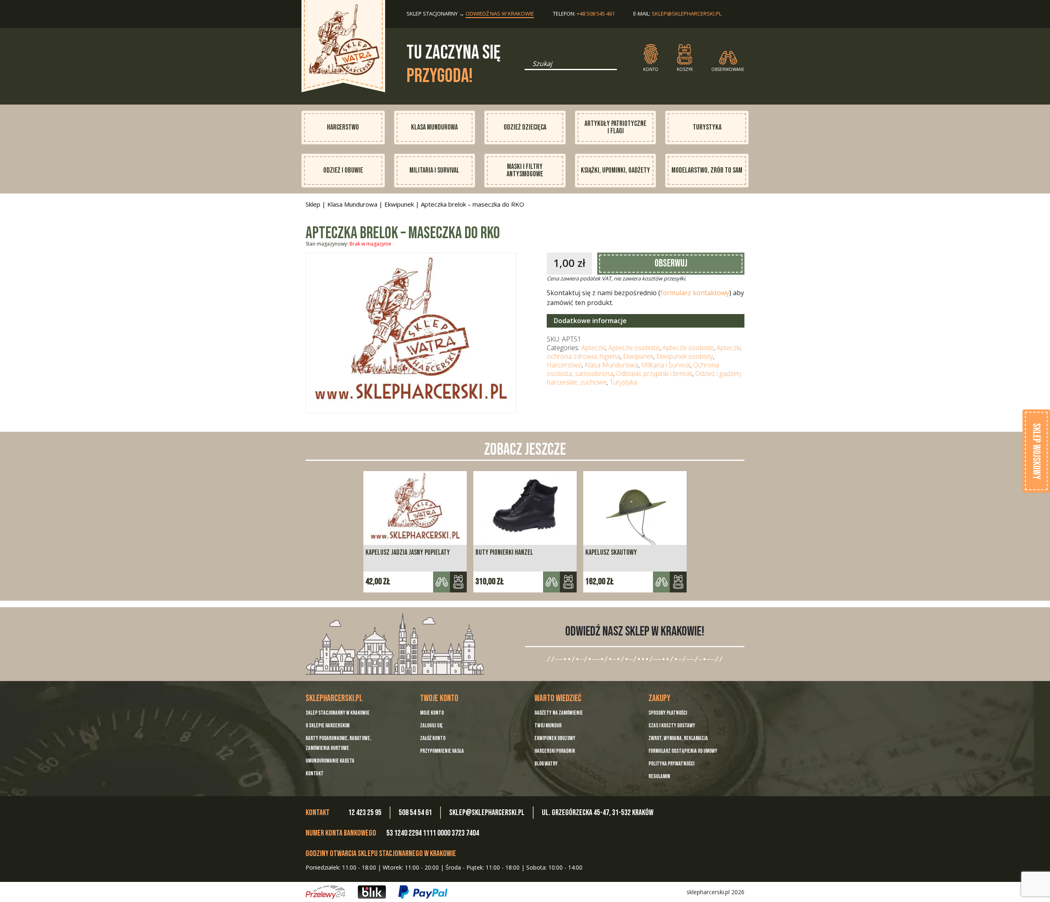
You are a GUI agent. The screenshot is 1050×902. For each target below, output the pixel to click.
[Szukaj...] (527, 66)
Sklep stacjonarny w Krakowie (338, 712)
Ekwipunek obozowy (554, 738)
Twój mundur (548, 725)
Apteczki (593, 347)
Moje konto (432, 712)
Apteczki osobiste (634, 347)
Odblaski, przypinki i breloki (654, 373)
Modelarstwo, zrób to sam (706, 170)
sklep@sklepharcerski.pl (686, 13)
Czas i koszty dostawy (671, 725)
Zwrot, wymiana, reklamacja (678, 738)
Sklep (313, 204)
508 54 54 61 (415, 813)
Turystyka (707, 127)
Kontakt (315, 773)
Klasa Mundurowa (434, 127)
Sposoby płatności (667, 712)
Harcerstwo (343, 127)
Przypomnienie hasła (442, 750)
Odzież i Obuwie (343, 170)
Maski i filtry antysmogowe (525, 170)
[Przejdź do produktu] (458, 582)
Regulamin (659, 776)
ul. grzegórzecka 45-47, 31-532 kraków (597, 813)
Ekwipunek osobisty (684, 356)
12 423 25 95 (364, 813)
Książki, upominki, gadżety (615, 170)
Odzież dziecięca (525, 127)
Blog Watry (546, 763)
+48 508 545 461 (596, 13)
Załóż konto (432, 738)
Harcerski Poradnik (554, 750)
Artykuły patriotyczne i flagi (615, 127)
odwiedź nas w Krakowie (500, 13)
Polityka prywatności (671, 763)
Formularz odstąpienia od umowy (682, 750)
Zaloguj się (431, 725)
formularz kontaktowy (694, 292)
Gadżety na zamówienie (558, 712)
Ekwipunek (399, 204)
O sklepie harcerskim (327, 725)
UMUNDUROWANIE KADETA (330, 760)
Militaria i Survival (434, 170)
